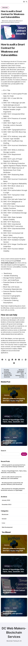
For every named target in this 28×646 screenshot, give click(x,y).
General (15, 437)
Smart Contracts (15, 22)
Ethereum (19, 20)
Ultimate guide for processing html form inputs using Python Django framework (14, 401)
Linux (3, 523)
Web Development (7, 527)
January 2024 (6, 500)
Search (3, 451)
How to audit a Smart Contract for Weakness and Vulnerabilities (14, 592)
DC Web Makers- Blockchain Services (14, 632)
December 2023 (6, 504)
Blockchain (5, 7)
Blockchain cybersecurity (9, 20)
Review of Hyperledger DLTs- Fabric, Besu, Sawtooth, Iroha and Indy (13, 422)
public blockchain (5, 22)
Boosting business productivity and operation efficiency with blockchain (12, 443)
